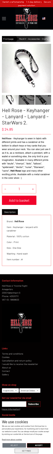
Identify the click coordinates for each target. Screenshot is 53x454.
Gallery (5, 374)
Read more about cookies (12, 439)
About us (6, 367)
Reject (14, 445)
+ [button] (33, 189)
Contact (6, 371)
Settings (26, 451)
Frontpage (8, 38)
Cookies (6, 357)
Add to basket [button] (19, 200)
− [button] (5, 189)
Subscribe (33, 404)
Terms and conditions (12, 353)
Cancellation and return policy (17, 360)
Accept (39, 445)
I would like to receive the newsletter (20, 364)
